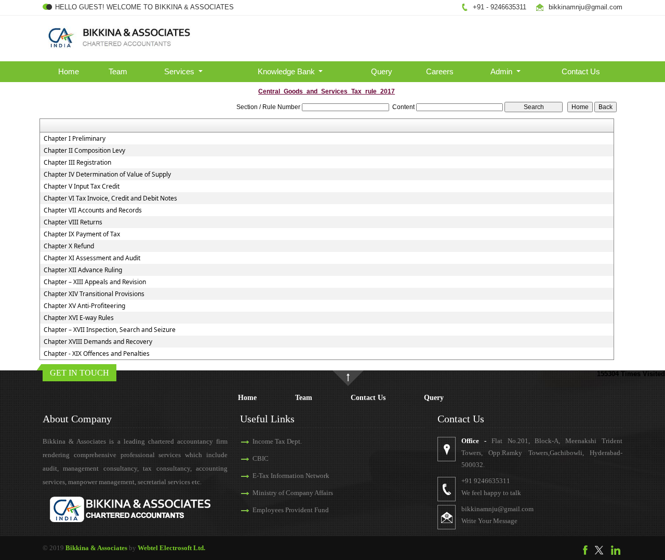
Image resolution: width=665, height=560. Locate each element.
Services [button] (180, 71)
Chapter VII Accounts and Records (93, 210)
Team (118, 71)
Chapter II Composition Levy (84, 150)
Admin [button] (502, 71)
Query (381, 71)
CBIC (260, 458)
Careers (440, 71)
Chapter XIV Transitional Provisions (94, 294)
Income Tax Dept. (277, 441)
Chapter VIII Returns (73, 222)
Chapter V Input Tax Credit (81, 186)
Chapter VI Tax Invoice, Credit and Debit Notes (110, 198)
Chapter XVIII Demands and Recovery (98, 342)
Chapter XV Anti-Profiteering (84, 306)
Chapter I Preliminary (74, 139)
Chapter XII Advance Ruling (83, 270)
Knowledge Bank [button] (287, 71)
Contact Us (581, 71)
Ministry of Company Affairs (292, 493)
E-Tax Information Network (290, 475)
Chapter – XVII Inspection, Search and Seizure (110, 330)
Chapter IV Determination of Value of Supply (107, 174)
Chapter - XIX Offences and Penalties (97, 354)
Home (68, 71)
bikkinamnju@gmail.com (585, 7)
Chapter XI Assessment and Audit (92, 258)
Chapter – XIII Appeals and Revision (95, 282)
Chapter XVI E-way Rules (79, 318)
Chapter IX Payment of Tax (82, 234)
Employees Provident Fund (290, 510)
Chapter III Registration (77, 162)
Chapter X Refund (69, 246)
